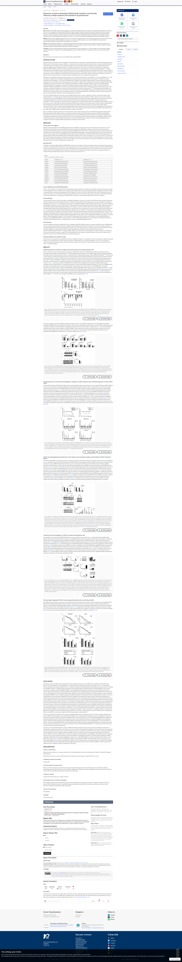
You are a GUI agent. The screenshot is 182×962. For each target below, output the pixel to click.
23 (111, 91)
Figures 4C (91, 548)
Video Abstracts (80, 944)
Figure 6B (46, 608)
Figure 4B (50, 467)
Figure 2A (99, 326)
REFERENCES (48, 802)
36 (98, 720)
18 (48, 86)
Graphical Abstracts (81, 943)
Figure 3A (59, 390)
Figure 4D (69, 474)
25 (101, 685)
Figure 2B (81, 331)
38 (93, 723)
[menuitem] (45, 4)
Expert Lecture (79, 946)
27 (108, 101)
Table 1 (83, 151)
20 (87, 241)
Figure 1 (89, 537)
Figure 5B (50, 545)
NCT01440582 (89, 522)
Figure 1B (99, 270)
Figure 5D (49, 551)
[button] (108, 13)
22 (110, 91)
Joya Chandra (63, 20)
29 (87, 130)
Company (45, 943)
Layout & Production (81, 941)
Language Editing (80, 939)
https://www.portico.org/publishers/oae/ (93, 928)
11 (105, 68)
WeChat (112, 919)
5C (96, 548)
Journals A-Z (79, 938)
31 (72, 707)
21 (74, 91)
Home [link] (44, 6)
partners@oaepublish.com (50, 942)
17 (92, 84)
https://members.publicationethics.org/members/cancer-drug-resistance (61, 925)
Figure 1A (51, 262)
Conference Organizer (81, 947)
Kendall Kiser (54, 20)
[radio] (65, 835)
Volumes (83, 4)
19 (90, 148)
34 (87, 711)
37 (109, 720)
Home (45, 4)
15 (78, 81)
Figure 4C (99, 470)
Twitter (112, 917)
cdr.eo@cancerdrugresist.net (51, 916)
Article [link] (54, 6)
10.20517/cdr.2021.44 (48, 23)
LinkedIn (112, 915)
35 (75, 717)
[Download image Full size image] (78, 292)
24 (100, 685)
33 (87, 710)
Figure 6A (75, 607)
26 (49, 101)
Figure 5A (51, 542)
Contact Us (78, 915)
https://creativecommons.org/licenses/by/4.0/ (60, 873)
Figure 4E (52, 476)
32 (73, 707)
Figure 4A (45, 462)
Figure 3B (106, 398)
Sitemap (78, 916)
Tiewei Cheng (46, 20)
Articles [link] (50, 6)
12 (102, 70)
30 (88, 130)
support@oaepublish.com (83, 897)
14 (97, 74)
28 (45, 107)
